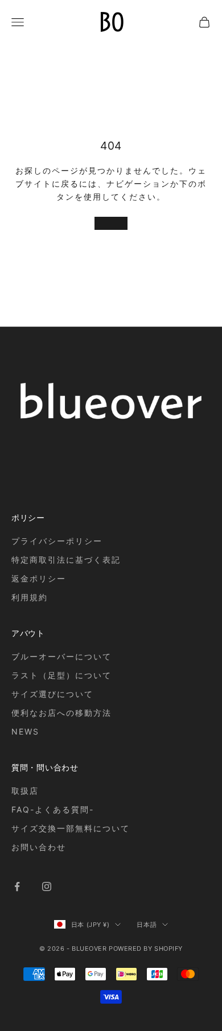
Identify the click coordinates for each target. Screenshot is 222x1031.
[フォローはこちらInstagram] (46, 886)
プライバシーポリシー (56, 541)
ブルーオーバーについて (61, 656)
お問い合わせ (38, 847)
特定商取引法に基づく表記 (66, 559)
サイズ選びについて (52, 694)
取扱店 (25, 790)
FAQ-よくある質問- (52, 809)
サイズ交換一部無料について (70, 828)
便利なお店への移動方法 (61, 712)
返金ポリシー (38, 578)
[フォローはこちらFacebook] (17, 886)
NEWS (25, 731)
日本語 (147, 925)
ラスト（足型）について (61, 675)
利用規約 (29, 597)
